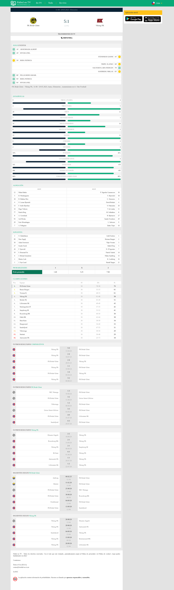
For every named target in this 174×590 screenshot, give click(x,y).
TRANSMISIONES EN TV (66, 34)
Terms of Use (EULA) (20, 565)
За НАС (15, 572)
